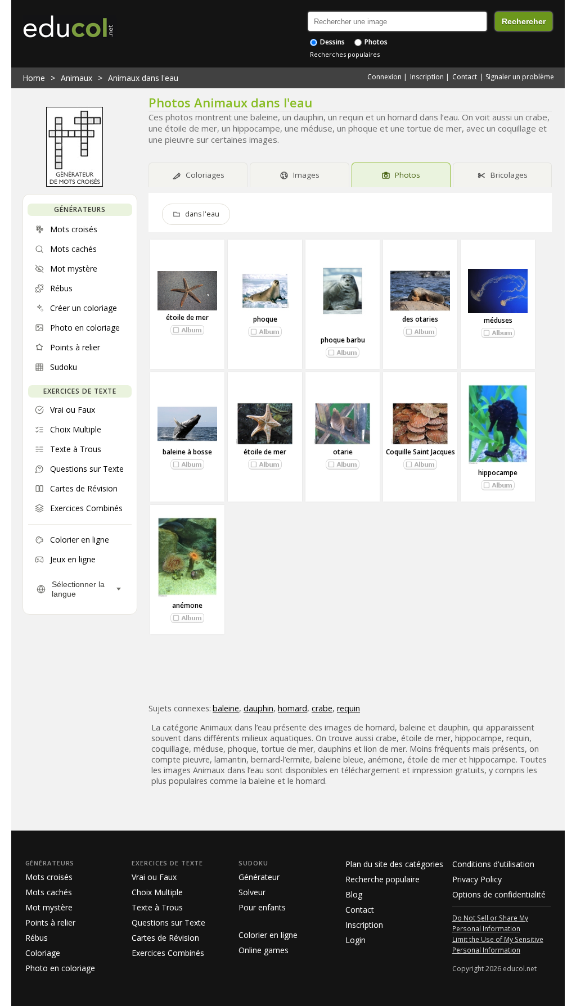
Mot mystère (49, 907)
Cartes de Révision (165, 937)
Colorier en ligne (268, 935)
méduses (498, 320)
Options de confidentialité (499, 894)
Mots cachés (48, 892)
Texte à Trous (157, 907)
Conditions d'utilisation (493, 864)
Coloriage (42, 953)
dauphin (258, 708)
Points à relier (50, 922)
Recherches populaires (345, 54)
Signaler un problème (519, 77)
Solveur (252, 892)
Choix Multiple (157, 892)
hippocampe (498, 472)
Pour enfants (262, 907)
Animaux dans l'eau (143, 78)
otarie (343, 452)
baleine (226, 708)
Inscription (427, 77)
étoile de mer (187, 317)
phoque (265, 319)
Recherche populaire (382, 879)
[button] (187, 330)
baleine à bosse (187, 452)
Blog (353, 894)
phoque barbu (343, 340)
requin (348, 708)
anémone (187, 605)
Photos (375, 42)
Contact (464, 77)
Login (355, 940)
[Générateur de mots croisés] (75, 184)
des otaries (420, 319)
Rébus (36, 937)
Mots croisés (49, 877)
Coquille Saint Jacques (420, 452)
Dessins (331, 42)
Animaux (76, 78)
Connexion (384, 77)
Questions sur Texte (168, 922)
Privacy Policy (477, 879)
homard (292, 708)
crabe (322, 708)
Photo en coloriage (60, 968)
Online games (263, 950)
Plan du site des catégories (394, 864)
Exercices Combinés (168, 953)
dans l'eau (202, 214)
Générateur (259, 877)
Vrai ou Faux (154, 877)
